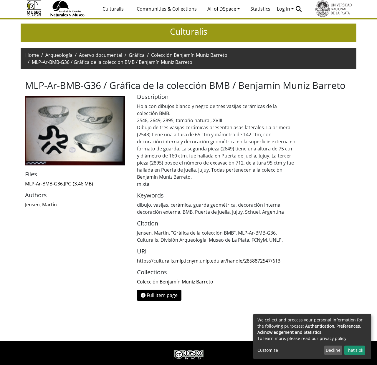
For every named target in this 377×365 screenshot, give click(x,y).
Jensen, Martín (41, 204)
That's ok (354, 350)
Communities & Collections (167, 9)
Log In (283, 9)
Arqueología (58, 55)
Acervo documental (100, 55)
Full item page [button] (161, 295)
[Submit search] (299, 9)
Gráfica (137, 55)
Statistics (260, 9)
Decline (333, 350)
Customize (267, 350)
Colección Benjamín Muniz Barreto (189, 55)
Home (32, 55)
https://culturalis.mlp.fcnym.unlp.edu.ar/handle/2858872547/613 (208, 261)
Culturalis (113, 9)
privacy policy (333, 338)
